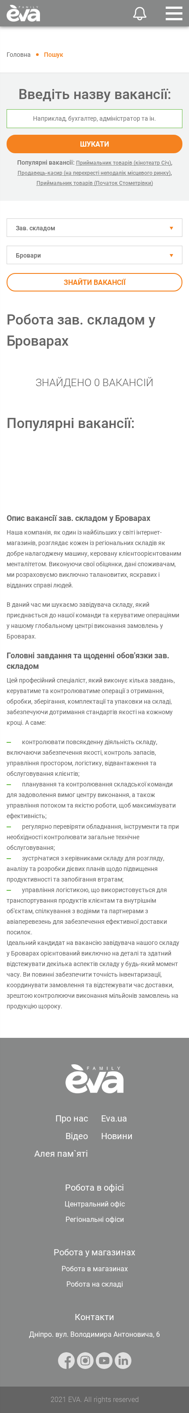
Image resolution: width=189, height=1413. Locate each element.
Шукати (94, 144)
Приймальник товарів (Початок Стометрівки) (94, 183)
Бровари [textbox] (28, 255)
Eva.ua (114, 1118)
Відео (76, 1136)
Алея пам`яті (61, 1153)
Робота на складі (94, 1284)
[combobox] (94, 227)
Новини (117, 1136)
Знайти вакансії (95, 282)
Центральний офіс (95, 1204)
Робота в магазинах (95, 1269)
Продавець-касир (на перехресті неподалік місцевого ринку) (94, 173)
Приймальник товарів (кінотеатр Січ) (123, 163)
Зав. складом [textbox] (35, 228)
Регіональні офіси (94, 1219)
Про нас (71, 1118)
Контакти (94, 1317)
